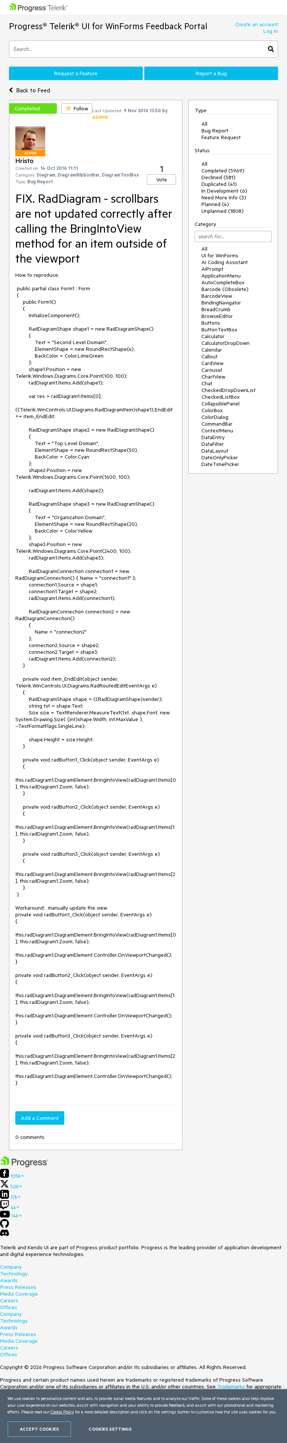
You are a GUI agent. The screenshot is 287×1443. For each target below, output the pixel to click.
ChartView (213, 376)
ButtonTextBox (219, 329)
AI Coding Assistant (224, 262)
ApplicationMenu (221, 275)
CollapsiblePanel (220, 403)
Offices (8, 1307)
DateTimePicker (220, 464)
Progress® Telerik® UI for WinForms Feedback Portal (108, 26)
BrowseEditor (217, 316)
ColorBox (212, 410)
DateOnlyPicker (219, 457)
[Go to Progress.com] (24, 1165)
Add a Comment (40, 1118)
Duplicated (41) (219, 184)
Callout (209, 356)
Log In (270, 31)
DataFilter (212, 444)
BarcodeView (216, 295)
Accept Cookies (39, 1429)
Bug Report (214, 130)
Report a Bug (211, 73)
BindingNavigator (221, 302)
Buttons (210, 322)
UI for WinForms (219, 255)
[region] (143, 1416)
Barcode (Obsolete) (225, 289)
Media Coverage (19, 1293)
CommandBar (216, 423)
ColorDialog (214, 417)
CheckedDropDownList (228, 390)
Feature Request (221, 137)
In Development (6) (224, 190)
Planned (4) (215, 204)
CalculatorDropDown (225, 343)
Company (11, 1266)
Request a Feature (76, 73)
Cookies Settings (110, 1429)
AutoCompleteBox (222, 282)
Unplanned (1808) (222, 211)
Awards (9, 1280)
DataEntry (213, 437)
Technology (14, 1273)
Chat (206, 383)
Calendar (211, 349)
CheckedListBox (220, 396)
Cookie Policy (62, 1412)
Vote (161, 179)
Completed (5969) (222, 170)
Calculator (213, 336)
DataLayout (214, 450)
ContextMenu (217, 430)
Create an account (256, 24)
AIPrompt (212, 269)
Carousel (211, 370)
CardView (212, 363)
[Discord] (4, 1234)
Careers (9, 1300)
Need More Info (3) (223, 197)
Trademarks (231, 1386)
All (204, 123)
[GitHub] (4, 1226)
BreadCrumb (216, 309)
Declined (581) (218, 177)
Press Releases (18, 1287)
